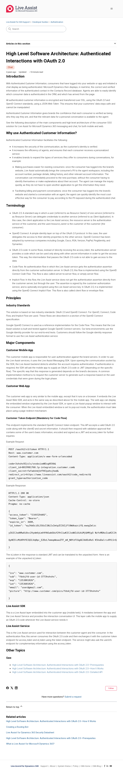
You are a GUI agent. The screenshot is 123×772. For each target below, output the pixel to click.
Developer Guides (40, 22)
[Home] (21, 8)
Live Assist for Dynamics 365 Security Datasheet (30, 732)
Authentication (57, 22)
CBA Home (85, 766)
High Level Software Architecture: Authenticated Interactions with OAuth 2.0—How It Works (58, 668)
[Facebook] (7, 688)
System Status (64, 766)
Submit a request (73, 696)
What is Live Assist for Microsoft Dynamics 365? (30, 743)
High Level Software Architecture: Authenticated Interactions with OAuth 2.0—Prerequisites (58, 665)
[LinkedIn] (16, 688)
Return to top (13, 707)
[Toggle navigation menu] (111, 8)
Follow (111, 688)
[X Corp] (11, 688)
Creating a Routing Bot (17, 727)
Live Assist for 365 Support (18, 22)
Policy (75, 766)
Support (44, 766)
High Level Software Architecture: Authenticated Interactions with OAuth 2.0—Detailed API (57, 672)
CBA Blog (96, 766)
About (53, 766)
